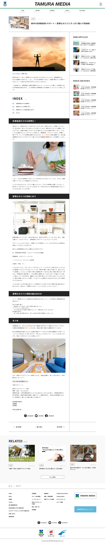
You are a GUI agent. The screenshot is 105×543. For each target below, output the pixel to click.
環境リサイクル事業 (49, 499)
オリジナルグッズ (60, 499)
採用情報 (34, 509)
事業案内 (46, 493)
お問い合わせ (12, 513)
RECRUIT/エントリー (85, 509)
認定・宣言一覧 (35, 507)
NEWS (10, 496)
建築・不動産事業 (48, 496)
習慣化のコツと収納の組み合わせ (25, 109)
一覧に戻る (39, 427)
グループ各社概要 (36, 496)
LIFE (33, 19)
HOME (10, 493)
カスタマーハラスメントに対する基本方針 (19, 511)
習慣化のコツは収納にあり (23, 106)
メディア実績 (59, 502)
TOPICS (11, 502)
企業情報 (34, 493)
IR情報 (10, 499)
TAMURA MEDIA (60, 496)
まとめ (18, 113)
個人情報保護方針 (13, 505)
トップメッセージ (36, 499)
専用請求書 (11, 516)
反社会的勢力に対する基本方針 (16, 508)
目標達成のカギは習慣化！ (23, 103)
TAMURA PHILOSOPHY (62, 493)
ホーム (10, 486)
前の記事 (18, 427)
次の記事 (59, 427)
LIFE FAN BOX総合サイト (21, 381)
